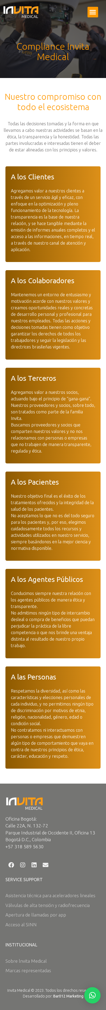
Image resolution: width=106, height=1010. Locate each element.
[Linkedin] (34, 865)
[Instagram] (22, 865)
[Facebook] (11, 865)
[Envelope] (45, 865)
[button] (93, 12)
